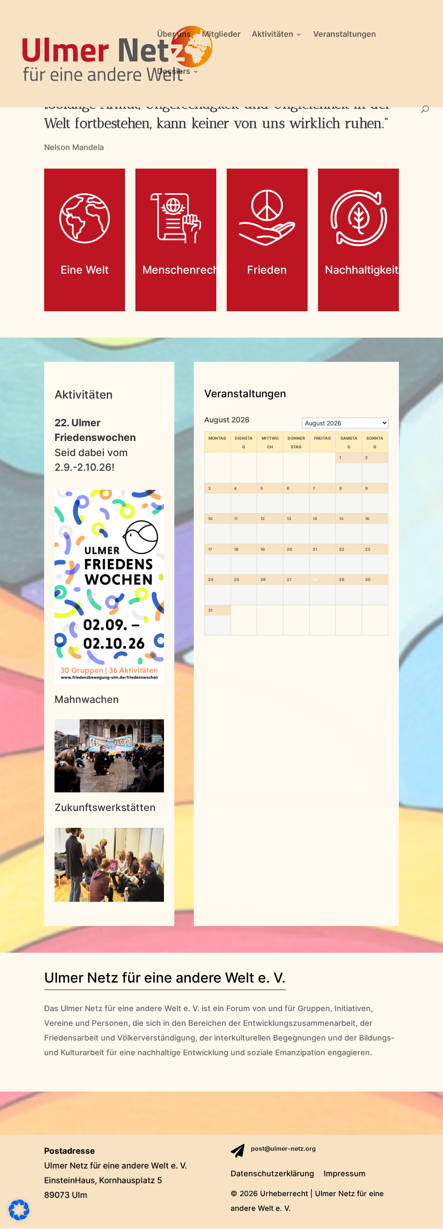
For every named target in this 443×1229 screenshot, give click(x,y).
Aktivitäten (272, 34)
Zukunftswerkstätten (105, 807)
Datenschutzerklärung (272, 1174)
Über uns (174, 34)
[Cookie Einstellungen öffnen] (19, 1217)
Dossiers (173, 72)
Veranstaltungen (344, 34)
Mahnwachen (87, 699)
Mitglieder (221, 34)
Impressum (345, 1174)
